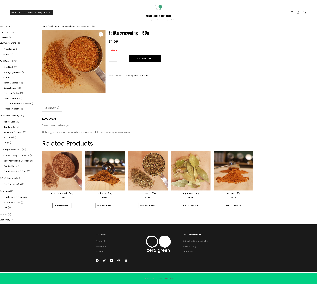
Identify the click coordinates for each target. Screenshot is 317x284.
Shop (21, 12)
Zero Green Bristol (158, 16)
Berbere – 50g (233, 193)
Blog (40, 12)
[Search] (291, 12)
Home (13, 12)
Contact (48, 12)
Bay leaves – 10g (191, 193)
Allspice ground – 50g (62, 193)
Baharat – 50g (105, 193)
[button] (101, 34)
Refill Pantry (54, 26)
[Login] (298, 12)
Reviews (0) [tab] (52, 107)
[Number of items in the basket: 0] (304, 12)
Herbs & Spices (67, 26)
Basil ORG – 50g (148, 193)
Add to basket (144, 58)
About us (32, 12)
